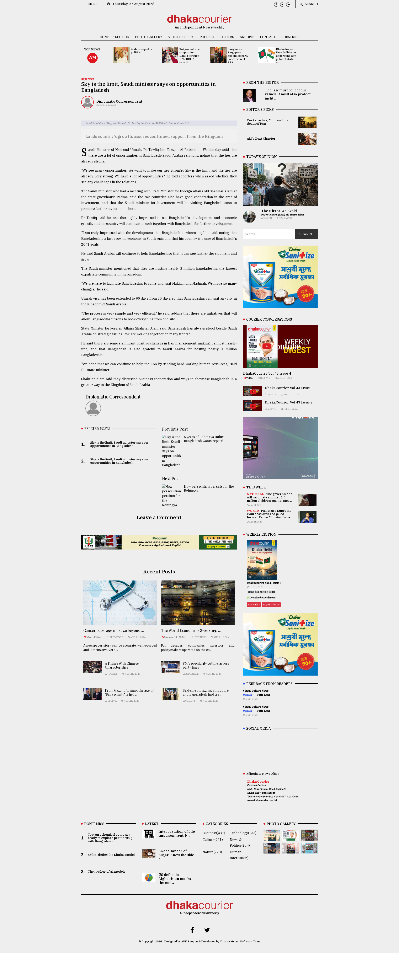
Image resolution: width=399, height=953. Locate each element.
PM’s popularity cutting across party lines (206, 665)
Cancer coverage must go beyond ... (113, 630)
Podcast (207, 37)
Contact (268, 37)
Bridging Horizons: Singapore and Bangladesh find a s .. (206, 692)
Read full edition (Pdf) (261, 591)
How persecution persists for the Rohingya (209, 488)
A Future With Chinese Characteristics (122, 665)
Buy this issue (271, 604)
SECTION (122, 37)
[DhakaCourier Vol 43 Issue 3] (309, 838)
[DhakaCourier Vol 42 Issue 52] (309, 850)
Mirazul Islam (94, 637)
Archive (247, 37)
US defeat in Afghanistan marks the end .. (175, 879)
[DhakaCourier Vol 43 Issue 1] (290, 850)
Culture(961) (213, 839)
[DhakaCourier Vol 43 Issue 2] (272, 850)
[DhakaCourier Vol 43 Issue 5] (272, 838)
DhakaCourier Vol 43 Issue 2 (289, 402)
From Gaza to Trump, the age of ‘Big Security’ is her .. (129, 692)
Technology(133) (243, 833)
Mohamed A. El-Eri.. (175, 637)
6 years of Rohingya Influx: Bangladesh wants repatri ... (205, 439)
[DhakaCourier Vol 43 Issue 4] (290, 838)
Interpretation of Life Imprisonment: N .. (177, 833)
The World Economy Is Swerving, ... (191, 630)
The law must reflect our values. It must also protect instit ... (287, 94)
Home (104, 37)
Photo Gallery (148, 37)
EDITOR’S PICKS (260, 109)
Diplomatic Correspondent (119, 101)
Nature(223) (212, 852)
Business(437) (214, 833)
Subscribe (290, 37)
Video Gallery (181, 37)
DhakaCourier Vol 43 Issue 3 (289, 388)
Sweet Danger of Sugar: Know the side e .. (176, 855)
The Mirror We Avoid (279, 211)
